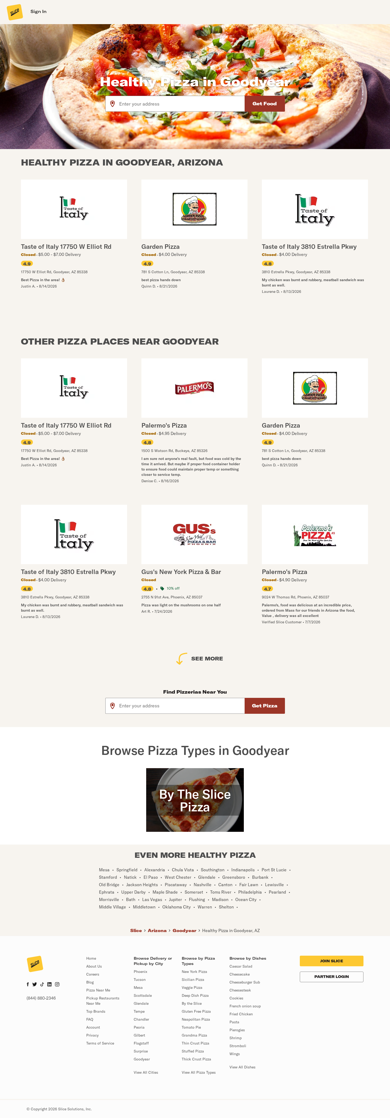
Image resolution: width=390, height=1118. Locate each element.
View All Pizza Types (199, 1072)
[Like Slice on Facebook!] (28, 985)
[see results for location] (112, 103)
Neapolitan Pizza (196, 1019)
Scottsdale (143, 995)
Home (91, 958)
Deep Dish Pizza (195, 995)
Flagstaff (141, 1043)
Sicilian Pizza (193, 979)
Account (93, 1027)
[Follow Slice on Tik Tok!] (42, 985)
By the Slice (192, 1003)
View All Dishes (242, 1067)
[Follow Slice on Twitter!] (34, 985)
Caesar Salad (240, 966)
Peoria (139, 1027)
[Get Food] (265, 104)
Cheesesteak (240, 990)
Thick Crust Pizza (196, 1059)
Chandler (141, 1019)
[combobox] (182, 103)
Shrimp (235, 1038)
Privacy (92, 1035)
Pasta (234, 1022)
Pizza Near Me (98, 990)
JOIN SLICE (331, 961)
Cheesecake (239, 974)
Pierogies (237, 1030)
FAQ (89, 1019)
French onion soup (245, 1006)
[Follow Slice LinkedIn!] (49, 985)
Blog (90, 982)
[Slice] (14, 12)
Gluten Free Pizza (196, 1011)
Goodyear (184, 930)
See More (207, 658)
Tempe (139, 1011)
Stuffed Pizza (193, 1051)
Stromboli (237, 1045)
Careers (92, 974)
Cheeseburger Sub (244, 982)
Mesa (138, 987)
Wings (234, 1053)
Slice (136, 930)
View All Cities (146, 1072)
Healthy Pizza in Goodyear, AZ (231, 930)
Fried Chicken (241, 1014)
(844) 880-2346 (41, 998)
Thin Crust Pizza (195, 1043)
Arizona (157, 930)
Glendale (141, 1003)
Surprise (141, 1051)
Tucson (140, 979)
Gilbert (139, 1035)
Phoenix (140, 971)
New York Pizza (194, 971)
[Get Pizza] (265, 706)
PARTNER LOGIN (331, 976)
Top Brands (95, 1011)
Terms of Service (100, 1043)
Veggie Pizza (192, 987)
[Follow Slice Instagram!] (57, 985)
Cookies (236, 998)
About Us (94, 966)
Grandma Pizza (194, 1035)
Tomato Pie (191, 1027)
